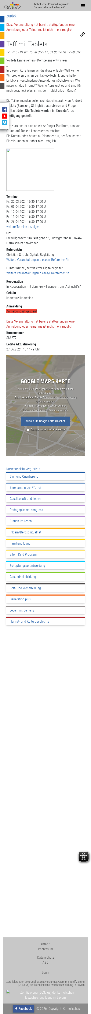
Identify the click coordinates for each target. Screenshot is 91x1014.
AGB (45, 962)
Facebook (25, 1009)
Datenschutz (45, 957)
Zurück (11, 16)
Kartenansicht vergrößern (23, 469)
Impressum (45, 949)
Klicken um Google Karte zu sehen (46, 421)
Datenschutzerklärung (35, 410)
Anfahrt (45, 944)
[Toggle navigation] (83, 6)
